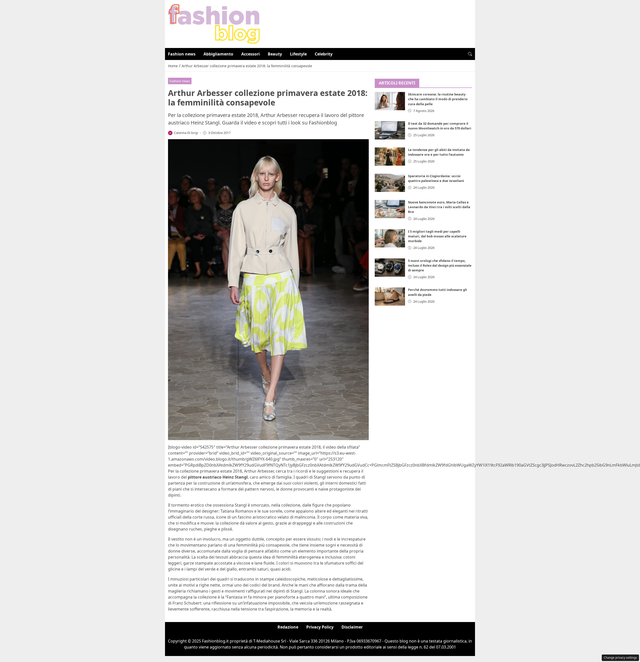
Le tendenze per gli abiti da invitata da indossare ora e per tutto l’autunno (439, 152)
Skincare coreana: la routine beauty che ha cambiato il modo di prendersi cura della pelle (438, 99)
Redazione (288, 627)
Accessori (250, 54)
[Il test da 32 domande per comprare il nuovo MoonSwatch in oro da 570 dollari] (390, 130)
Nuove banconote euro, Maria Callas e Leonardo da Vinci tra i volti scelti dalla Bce (439, 207)
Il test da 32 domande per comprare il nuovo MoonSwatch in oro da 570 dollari (439, 125)
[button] (470, 54)
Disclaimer (352, 627)
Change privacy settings (620, 658)
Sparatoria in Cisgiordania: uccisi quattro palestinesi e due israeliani (436, 178)
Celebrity (323, 54)
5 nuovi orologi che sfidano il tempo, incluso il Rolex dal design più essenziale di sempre (440, 265)
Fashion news (182, 54)
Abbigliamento (218, 54)
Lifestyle (298, 54)
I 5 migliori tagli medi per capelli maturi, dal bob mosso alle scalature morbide (437, 236)
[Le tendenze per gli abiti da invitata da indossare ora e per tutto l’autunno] (390, 156)
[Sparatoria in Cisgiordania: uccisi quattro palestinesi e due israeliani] (390, 183)
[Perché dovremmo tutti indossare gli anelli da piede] (390, 297)
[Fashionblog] (214, 23)
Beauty (275, 54)
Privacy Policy (320, 627)
